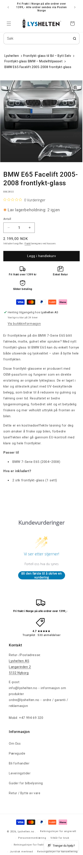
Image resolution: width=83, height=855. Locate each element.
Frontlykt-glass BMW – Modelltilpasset (33, 61)
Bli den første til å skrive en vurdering (41, 575)
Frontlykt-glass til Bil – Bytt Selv (47, 55)
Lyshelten (11, 55)
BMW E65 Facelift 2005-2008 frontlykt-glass (37, 67)
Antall (7, 219)
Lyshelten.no (26, 831)
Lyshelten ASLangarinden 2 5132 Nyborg (20, 667)
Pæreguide (17, 753)
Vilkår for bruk (59, 837)
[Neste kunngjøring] (75, 7)
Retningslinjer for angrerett (58, 831)
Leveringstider (20, 773)
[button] (9, 23)
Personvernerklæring (32, 837)
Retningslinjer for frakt (29, 844)
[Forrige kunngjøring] (8, 7)
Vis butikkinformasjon (24, 323)
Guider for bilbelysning (26, 783)
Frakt (28, 243)
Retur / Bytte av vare (25, 793)
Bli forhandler (19, 763)
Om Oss (15, 743)
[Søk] (75, 39)
